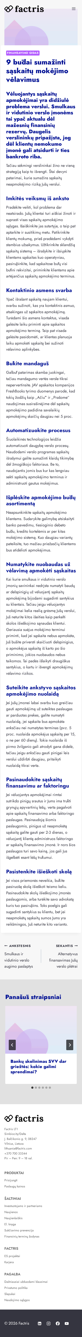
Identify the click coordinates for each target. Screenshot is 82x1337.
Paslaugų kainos (14, 1186)
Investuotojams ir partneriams (23, 1206)
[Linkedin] (40, 1323)
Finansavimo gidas (23, 53)
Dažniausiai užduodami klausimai (26, 1282)
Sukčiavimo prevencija (19, 1230)
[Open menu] (74, 8)
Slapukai (9, 1294)
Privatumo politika (16, 1288)
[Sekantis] (69, 1045)
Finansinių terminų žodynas (21, 1236)
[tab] (32, 1088)
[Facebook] (58, 1323)
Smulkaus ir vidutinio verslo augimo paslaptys (18, 956)
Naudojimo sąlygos (17, 1300)
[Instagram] (48, 1323)
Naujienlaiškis (13, 1218)
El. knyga (10, 1224)
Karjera (9, 1262)
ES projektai (12, 1256)
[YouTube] (67, 1323)
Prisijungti (10, 1180)
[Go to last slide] (12, 1045)
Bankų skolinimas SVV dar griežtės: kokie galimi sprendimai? (38, 1066)
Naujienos (11, 1212)
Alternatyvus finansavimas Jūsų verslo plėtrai (63, 956)
